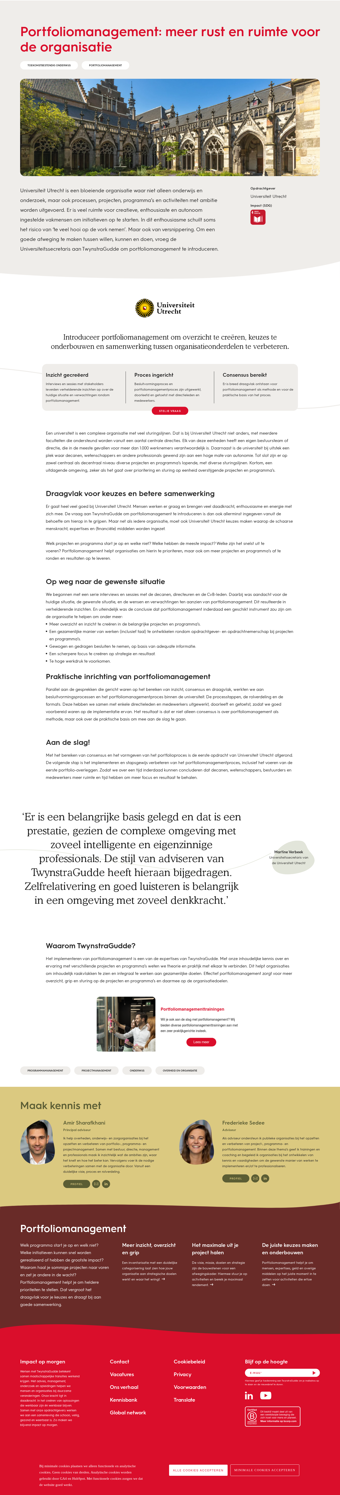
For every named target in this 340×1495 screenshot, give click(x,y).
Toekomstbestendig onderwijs (49, 65)
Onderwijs (137, 1070)
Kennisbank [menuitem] (123, 1399)
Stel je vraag (170, 410)
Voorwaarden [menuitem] (190, 1387)
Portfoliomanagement (105, 65)
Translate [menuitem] (184, 1399)
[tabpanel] (90, 1153)
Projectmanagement (96, 1070)
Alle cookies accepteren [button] (198, 1470)
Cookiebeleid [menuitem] (189, 1361)
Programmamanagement (45, 1070)
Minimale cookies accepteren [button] (264, 1470)
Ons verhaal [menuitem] (124, 1387)
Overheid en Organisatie (180, 1070)
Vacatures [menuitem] (122, 1374)
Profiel (77, 1184)
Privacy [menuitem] (182, 1374)
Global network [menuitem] (128, 1412)
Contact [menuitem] (119, 1361)
